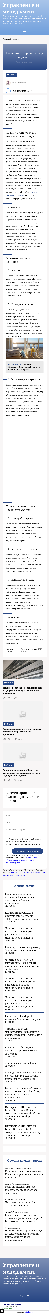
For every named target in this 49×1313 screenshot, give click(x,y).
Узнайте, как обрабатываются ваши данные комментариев (21, 860)
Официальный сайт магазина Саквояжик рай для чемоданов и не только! (24, 1174)
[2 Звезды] (41, 649)
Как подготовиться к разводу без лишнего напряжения (23, 949)
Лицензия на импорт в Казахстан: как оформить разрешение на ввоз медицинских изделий (20, 933)
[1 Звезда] (39, 649)
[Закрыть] (2, 1311)
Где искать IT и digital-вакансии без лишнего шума (22, 1017)
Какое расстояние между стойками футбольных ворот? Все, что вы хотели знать (23, 1218)
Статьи (15, 39)
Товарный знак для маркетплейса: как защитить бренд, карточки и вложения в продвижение (23, 1033)
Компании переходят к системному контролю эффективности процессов (21, 915)
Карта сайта (25, 1295)
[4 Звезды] (24, 651)
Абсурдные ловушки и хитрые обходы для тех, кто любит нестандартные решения (23, 1075)
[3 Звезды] (22, 651)
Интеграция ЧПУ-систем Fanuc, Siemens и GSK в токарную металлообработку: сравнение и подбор (23, 1111)
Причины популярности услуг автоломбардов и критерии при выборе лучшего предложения (23, 1235)
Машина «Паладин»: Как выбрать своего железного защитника (21, 1189)
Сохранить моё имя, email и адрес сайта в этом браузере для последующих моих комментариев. (24, 841)
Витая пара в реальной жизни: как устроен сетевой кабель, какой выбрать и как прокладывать (23, 1093)
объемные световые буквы (21, 1063)
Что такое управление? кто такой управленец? (21, 1204)
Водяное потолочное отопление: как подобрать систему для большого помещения (21, 898)
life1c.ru (29, 1312)
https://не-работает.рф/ (10, 1306)
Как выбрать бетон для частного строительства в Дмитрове (21, 1050)
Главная (6, 39)
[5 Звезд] (26, 651)
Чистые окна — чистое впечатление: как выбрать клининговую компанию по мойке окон (22, 964)
